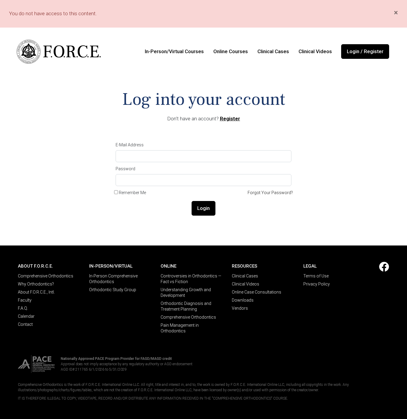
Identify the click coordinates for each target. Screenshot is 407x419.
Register (230, 119)
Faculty (25, 300)
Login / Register (365, 51)
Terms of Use (316, 276)
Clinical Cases (273, 51)
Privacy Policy (316, 284)
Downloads (243, 300)
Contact (25, 324)
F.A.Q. (23, 308)
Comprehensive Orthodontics (45, 276)
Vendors (240, 308)
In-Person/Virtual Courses (174, 51)
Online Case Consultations (256, 292)
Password (125, 168)
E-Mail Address (130, 144)
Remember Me (132, 192)
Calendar (26, 316)
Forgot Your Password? (270, 192)
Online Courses (230, 51)
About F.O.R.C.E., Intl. (36, 292)
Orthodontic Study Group (112, 289)
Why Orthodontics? (36, 284)
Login (203, 208)
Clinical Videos (315, 51)
